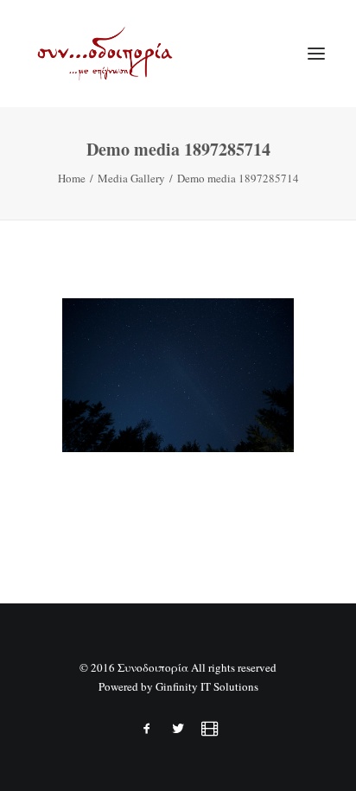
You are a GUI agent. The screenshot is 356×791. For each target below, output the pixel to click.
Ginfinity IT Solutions (207, 686)
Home (72, 178)
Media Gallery (131, 178)
